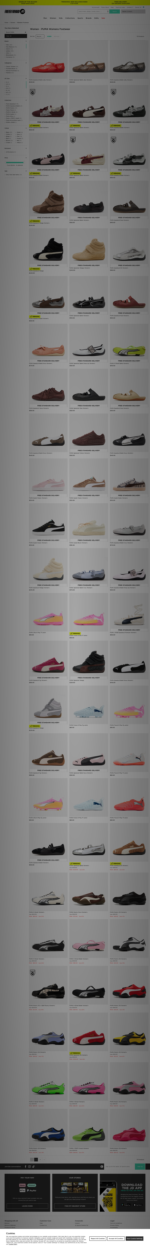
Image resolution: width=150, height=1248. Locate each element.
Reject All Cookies (98, 1238)
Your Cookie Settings (134, 1238)
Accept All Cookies (116, 1238)
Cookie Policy (13, 1244)
